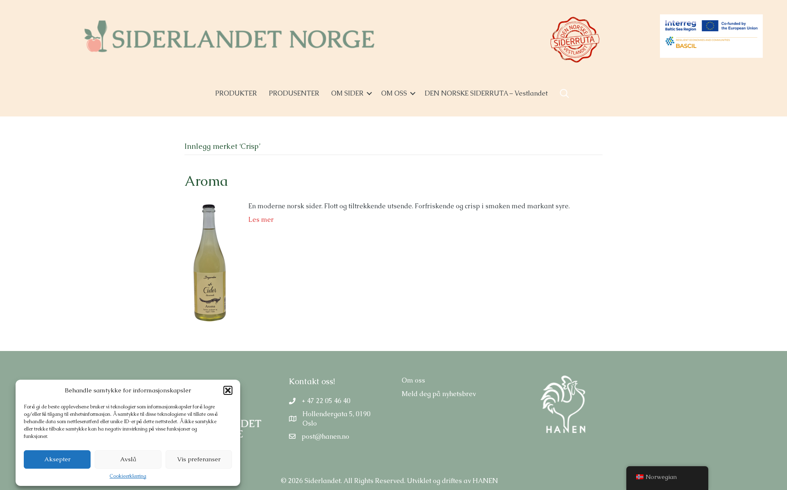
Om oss (413, 380)
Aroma (206, 181)
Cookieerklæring (127, 476)
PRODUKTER (236, 93)
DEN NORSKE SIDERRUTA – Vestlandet (486, 93)
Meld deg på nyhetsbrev (439, 394)
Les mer (261, 219)
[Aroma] (208, 262)
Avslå (128, 459)
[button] (228, 390)
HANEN (485, 480)
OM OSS (394, 93)
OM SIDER (347, 93)
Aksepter (57, 459)
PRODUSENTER (294, 93)
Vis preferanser (199, 459)
